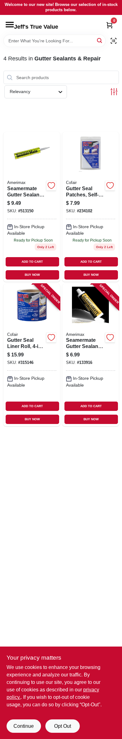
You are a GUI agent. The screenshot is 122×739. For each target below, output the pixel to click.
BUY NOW (32, 274)
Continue (23, 726)
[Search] (99, 40)
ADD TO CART (32, 261)
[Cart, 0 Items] (109, 25)
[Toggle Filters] (114, 91)
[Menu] (10, 25)
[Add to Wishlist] (51, 186)
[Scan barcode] (113, 40)
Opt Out (62, 726)
